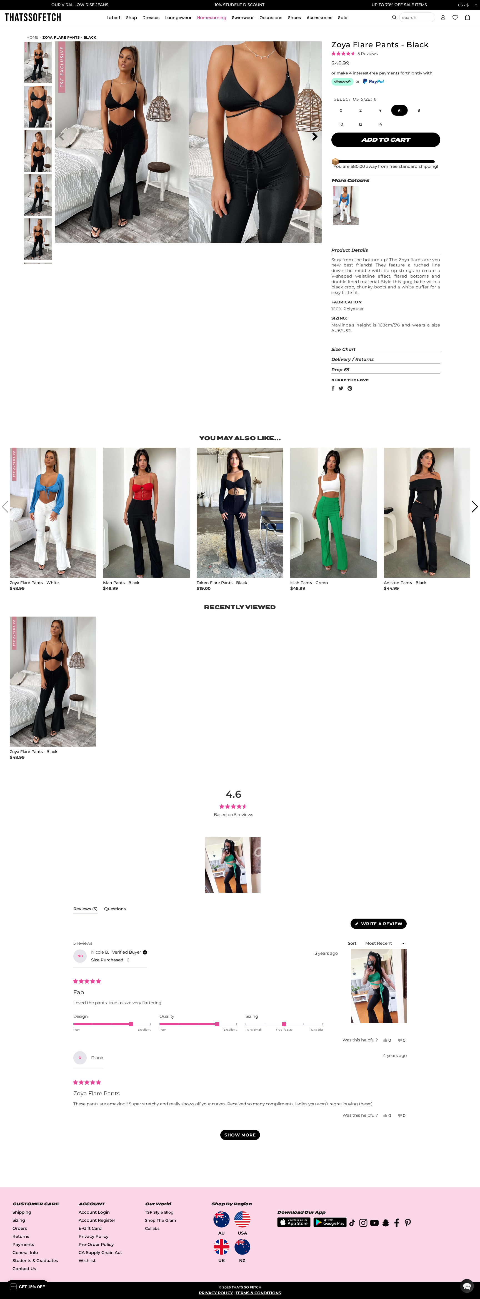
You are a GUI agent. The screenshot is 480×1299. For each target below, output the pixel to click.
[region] (233, 865)
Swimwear (243, 18)
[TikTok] (352, 1223)
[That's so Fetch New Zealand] (242, 1246)
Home (32, 37)
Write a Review (383, 925)
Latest (114, 18)
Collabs (152, 1228)
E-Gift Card (90, 1228)
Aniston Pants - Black (405, 582)
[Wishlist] (455, 17)
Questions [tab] (115, 910)
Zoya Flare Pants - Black (69, 37)
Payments (23, 1244)
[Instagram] (363, 1223)
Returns (20, 1236)
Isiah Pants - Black (121, 582)
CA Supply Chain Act (100, 1252)
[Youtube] (374, 1223)
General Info (25, 1252)
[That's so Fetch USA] (242, 1219)
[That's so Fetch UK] (221, 1246)
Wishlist (87, 1260)
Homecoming (211, 18)
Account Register (97, 1220)
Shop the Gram (160, 1220)
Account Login (94, 1212)
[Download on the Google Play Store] (330, 1225)
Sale (342, 18)
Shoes (294, 18)
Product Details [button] (349, 250)
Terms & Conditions (258, 1292)
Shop (131, 18)
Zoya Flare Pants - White (34, 582)
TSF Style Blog (159, 1212)
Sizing (18, 1220)
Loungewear (178, 18)
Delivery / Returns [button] (352, 359)
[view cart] (467, 17)
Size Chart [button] (343, 349)
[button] (443, 16)
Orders (19, 1228)
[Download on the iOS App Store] (294, 1225)
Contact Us (24, 1268)
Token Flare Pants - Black (222, 582)
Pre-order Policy (96, 1244)
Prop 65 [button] (340, 369)
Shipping (21, 1212)
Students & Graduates (35, 1260)
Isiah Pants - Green (309, 582)
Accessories (319, 18)
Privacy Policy (94, 1236)
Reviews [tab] (85, 910)
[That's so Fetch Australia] (221, 1219)
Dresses (151, 18)
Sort (353, 943)
